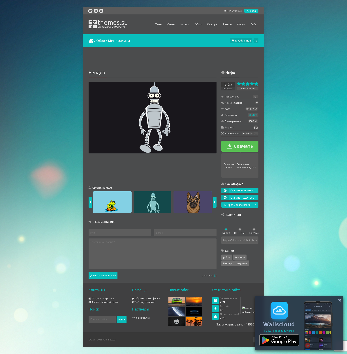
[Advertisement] (173, 59)
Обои (100, 40)
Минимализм (119, 40)
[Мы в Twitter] (90, 11)
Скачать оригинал (241, 190)
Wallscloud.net (141, 317)
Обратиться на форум (147, 298)
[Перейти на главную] (91, 40)
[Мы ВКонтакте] (96, 11)
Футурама (241, 263)
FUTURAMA (239, 257)
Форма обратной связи (104, 302)
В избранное (242, 40)
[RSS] (101, 11)
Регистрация (234, 10)
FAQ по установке (144, 302)
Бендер (227, 263)
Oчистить (207, 275)
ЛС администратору (103, 298)
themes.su (113, 23)
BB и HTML (240, 232)
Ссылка (226, 232)
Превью (253, 232)
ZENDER (253, 115)
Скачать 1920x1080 (242, 197)
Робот (226, 257)
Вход (253, 10)
